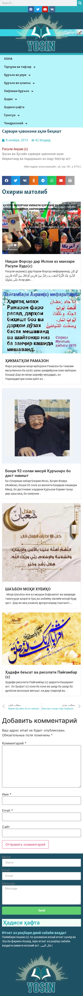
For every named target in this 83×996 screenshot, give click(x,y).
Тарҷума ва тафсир (17, 67)
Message (8, 883)
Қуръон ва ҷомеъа (17, 83)
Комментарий (14, 743)
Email (7, 810)
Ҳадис (8, 99)
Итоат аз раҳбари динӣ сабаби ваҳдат (34, 933)
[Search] (80, 3)
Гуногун (10, 115)
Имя (6, 794)
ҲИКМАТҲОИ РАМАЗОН (27, 361)
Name (6, 857)
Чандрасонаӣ (13, 123)
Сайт (6, 826)
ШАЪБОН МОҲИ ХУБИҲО (28, 589)
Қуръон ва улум (15, 75)
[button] (6, 180)
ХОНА (8, 59)
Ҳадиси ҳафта (14, 107)
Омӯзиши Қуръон (16, 91)
